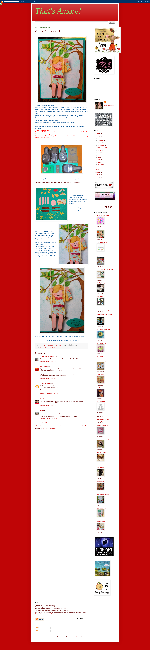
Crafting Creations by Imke (104, 310)
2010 (97, 177)
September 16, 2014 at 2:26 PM (48, 405)
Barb (41, 410)
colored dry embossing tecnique (61, 347)
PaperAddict (100, 415)
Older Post (85, 426)
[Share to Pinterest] (76, 345)
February (100, 164)
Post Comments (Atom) (49, 428)
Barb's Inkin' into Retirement (105, 269)
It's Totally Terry (101, 361)
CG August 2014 (48, 347)
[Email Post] (65, 345)
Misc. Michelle (101, 401)
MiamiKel (42, 399)
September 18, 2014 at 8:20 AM (48, 418)
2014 (97, 136)
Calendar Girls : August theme (105, 147)
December (101, 138)
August (100, 150)
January (100, 167)
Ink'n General (100, 356)
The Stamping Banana (103, 494)
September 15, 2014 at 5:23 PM (48, 361)
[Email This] (69, 345)
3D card (42, 347)
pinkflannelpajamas (102, 425)
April (99, 159)
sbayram (78, 637)
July (99, 152)
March (99, 162)
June (99, 155)
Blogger (90, 637)
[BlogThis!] (70, 345)
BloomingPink (101, 296)
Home (62, 426)
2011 (97, 174)
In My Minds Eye (101, 343)
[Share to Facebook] (74, 345)
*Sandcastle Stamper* (103, 215)
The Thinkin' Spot (101, 508)
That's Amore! (58, 10)
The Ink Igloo (100, 481)
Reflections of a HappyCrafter (105, 439)
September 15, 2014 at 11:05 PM (49, 393)
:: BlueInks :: (43, 366)
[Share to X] (72, 345)
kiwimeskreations (45, 383)
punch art (72, 347)
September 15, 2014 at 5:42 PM (48, 378)
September (101, 145)
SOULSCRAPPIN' (102, 452)
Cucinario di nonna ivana (104, 329)
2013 (97, 170)
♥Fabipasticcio (101, 521)
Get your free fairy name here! (43, 614)
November (101, 140)
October (100, 143)
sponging (77, 347)
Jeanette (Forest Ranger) (47, 356)
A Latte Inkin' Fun (102, 242)
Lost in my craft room (103, 388)
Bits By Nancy (101, 283)
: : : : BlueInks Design (103, 229)
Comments (41, 631)
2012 (97, 172)
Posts (39, 628)
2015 (97, 133)
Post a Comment (42, 422)
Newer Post (39, 426)
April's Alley (100, 256)
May (99, 157)
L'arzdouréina (100, 374)
